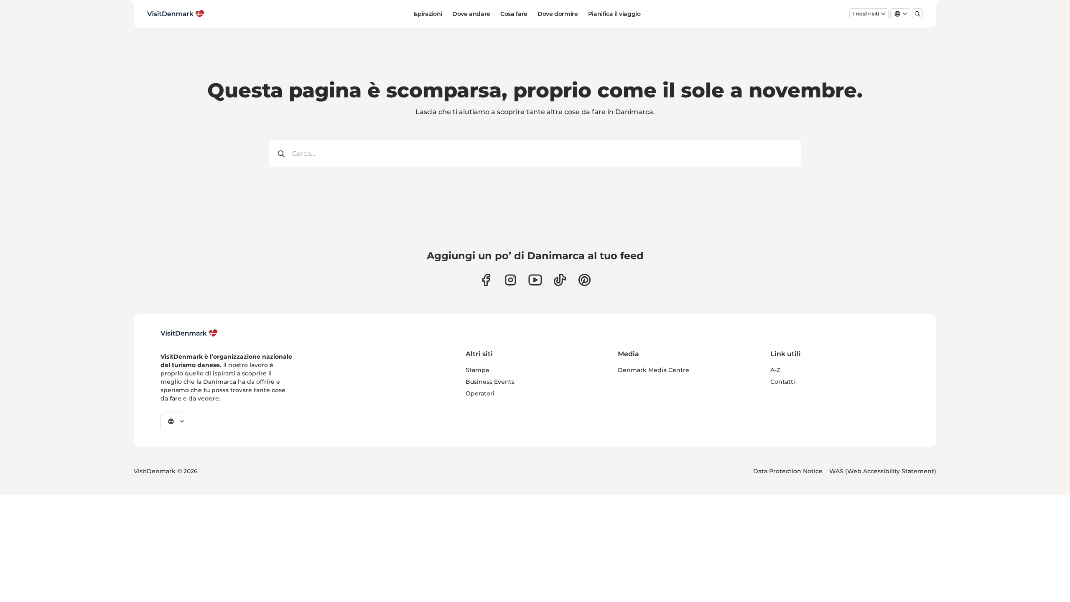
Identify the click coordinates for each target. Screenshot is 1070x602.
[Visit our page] (510, 280)
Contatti (782, 381)
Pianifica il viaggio (614, 14)
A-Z (775, 370)
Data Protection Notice (788, 471)
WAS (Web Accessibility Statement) (882, 471)
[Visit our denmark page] (486, 280)
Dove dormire (558, 14)
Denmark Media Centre (653, 370)
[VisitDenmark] (189, 333)
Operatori (480, 393)
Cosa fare (513, 14)
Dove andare (471, 14)
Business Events (490, 381)
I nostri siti (866, 13)
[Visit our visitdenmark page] (535, 280)
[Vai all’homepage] (175, 14)
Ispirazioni (427, 14)
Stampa (477, 370)
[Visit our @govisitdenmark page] (560, 280)
